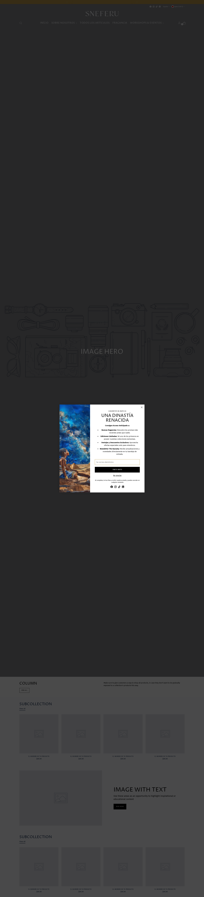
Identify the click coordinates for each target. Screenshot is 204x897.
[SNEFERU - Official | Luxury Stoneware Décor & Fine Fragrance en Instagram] (115, 487)
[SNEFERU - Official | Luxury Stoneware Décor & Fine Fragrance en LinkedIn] (123, 487)
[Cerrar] (142, 407)
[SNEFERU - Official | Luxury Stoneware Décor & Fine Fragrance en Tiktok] (119, 487)
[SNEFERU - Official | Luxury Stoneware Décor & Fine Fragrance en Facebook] (111, 487)
